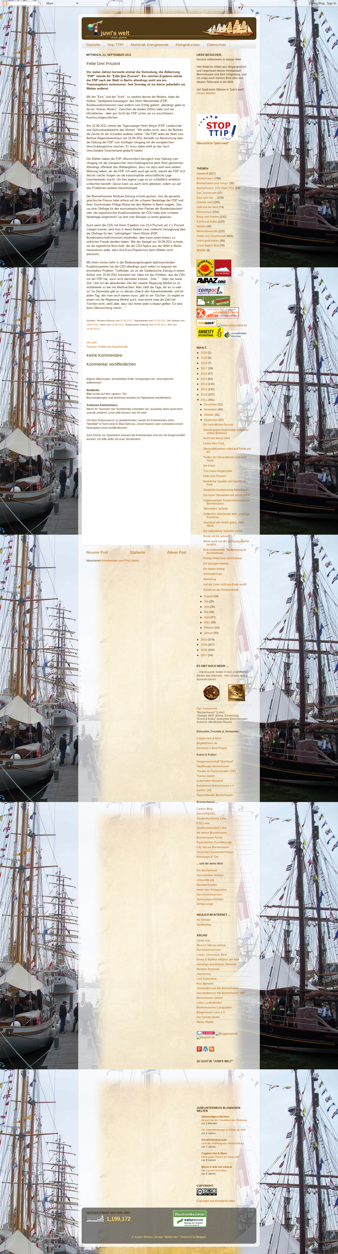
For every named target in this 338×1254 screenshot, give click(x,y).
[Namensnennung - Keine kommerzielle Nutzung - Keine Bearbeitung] (207, 1194)
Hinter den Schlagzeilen (212, 889)
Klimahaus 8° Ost (207, 856)
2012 (204, 394)
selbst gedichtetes (208, 240)
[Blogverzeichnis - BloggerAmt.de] (227, 1033)
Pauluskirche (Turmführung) (214, 842)
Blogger (201, 1236)
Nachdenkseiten (207, 884)
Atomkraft (202, 173)
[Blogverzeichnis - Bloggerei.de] (206, 1033)
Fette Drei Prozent (214, 475)
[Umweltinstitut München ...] (235, 337)
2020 (204, 352)
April (207, 617)
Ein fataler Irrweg (213, 568)
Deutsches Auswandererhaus (215, 851)
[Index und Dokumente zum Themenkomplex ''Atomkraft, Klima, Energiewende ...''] (205, 275)
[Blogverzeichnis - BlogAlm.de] (206, 1037)
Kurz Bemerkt (205, 983)
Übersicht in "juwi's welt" (213, 143)
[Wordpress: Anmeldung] (205, 1050)
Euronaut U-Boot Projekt (212, 747)
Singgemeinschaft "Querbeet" (215, 761)
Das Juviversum (207, 192)
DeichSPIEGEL (206, 813)
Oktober (209, 414)
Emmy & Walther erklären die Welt (218, 959)
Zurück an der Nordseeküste (221, 589)
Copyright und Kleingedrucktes (216, 1200)
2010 (204, 639)
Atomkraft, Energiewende (150, 45)
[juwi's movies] (236, 700)
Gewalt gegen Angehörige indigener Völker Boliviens (226, 431)
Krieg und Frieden (208, 216)
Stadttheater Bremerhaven (213, 766)
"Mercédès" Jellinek (215, 508)
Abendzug (209, 579)
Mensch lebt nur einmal (211, 945)
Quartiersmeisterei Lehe (212, 827)
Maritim (201, 226)
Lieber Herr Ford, (214, 443)
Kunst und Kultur (207, 221)
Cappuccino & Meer (209, 738)
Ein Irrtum (209, 465)
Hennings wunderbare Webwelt (216, 964)
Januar (208, 632)
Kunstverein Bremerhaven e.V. (216, 785)
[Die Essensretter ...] (207, 325)
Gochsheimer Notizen (210, 875)
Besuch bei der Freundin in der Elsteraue (224, 1120)
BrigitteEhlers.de (207, 743)
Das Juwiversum (207, 708)
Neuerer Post (97, 552)
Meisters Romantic (208, 969)
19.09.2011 (92, 324)
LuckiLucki (203, 940)
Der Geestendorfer (208, 1017)
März (207, 622)
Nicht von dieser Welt (216, 438)
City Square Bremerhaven (213, 847)
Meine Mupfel (205, 1021)
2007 (204, 655)
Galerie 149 (204, 790)
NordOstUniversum (209, 949)
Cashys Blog (204, 808)
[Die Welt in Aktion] (211, 283)
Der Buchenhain (207, 870)
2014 (204, 383)
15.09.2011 (160, 320)
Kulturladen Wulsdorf (210, 780)
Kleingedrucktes (188, 45)
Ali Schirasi (204, 919)
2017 (204, 368)
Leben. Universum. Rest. (212, 954)
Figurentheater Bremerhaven (215, 795)
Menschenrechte (207, 231)
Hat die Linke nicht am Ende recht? (225, 584)
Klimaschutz (204, 211)
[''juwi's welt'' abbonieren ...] (212, 1050)
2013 (204, 389)
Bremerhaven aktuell (210, 997)
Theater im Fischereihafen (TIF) (216, 771)
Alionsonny (204, 973)
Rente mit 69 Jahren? (216, 536)
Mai (206, 611)
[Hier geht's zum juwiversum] (211, 700)
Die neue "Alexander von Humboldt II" (226, 495)
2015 (204, 378)
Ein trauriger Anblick (215, 563)
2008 (204, 649)
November (211, 409)
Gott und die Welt (207, 207)
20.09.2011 (126, 320)
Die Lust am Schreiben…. (215, 1170)
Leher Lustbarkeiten (209, 1002)
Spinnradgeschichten (210, 899)
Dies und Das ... (206, 197)
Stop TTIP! (115, 45)
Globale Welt (205, 202)
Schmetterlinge (212, 573)
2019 (204, 357)
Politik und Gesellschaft (112, 346)
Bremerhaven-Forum (210, 837)
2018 (204, 363)
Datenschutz (216, 45)
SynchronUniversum (209, 894)
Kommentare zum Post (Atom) (120, 560)
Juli (206, 601)
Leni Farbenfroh (207, 978)
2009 (204, 644)
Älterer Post (176, 552)
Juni (207, 606)
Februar (209, 627)
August (208, 596)
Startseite (93, 45)
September (211, 419)
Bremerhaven (205, 178)
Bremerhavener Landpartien (214, 1007)
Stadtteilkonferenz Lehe (211, 818)
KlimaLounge (205, 903)
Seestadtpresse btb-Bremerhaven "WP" (221, 992)
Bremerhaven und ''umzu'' (213, 183)
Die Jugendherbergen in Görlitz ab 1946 (223, 1129)
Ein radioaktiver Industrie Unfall (222, 530)
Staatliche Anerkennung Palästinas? (226, 489)
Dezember (211, 404)
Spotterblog (204, 924)
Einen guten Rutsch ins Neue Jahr (220, 1156)
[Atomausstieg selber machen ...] (213, 305)
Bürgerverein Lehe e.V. (211, 1012)
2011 (204, 399)
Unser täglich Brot (208, 245)
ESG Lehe (203, 823)
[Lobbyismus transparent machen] (232, 325)
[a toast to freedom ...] (210, 337)
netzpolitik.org (205, 879)
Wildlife (201, 250)
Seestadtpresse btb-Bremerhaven (218, 988)
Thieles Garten (206, 775)
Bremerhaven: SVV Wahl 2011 (216, 187)
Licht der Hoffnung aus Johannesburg (222, 1143)
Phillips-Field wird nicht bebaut (222, 558)
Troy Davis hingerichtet (217, 470)
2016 (204, 373)
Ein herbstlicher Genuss (218, 424)
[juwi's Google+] (199, 1050)
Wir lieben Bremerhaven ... (213, 832)
